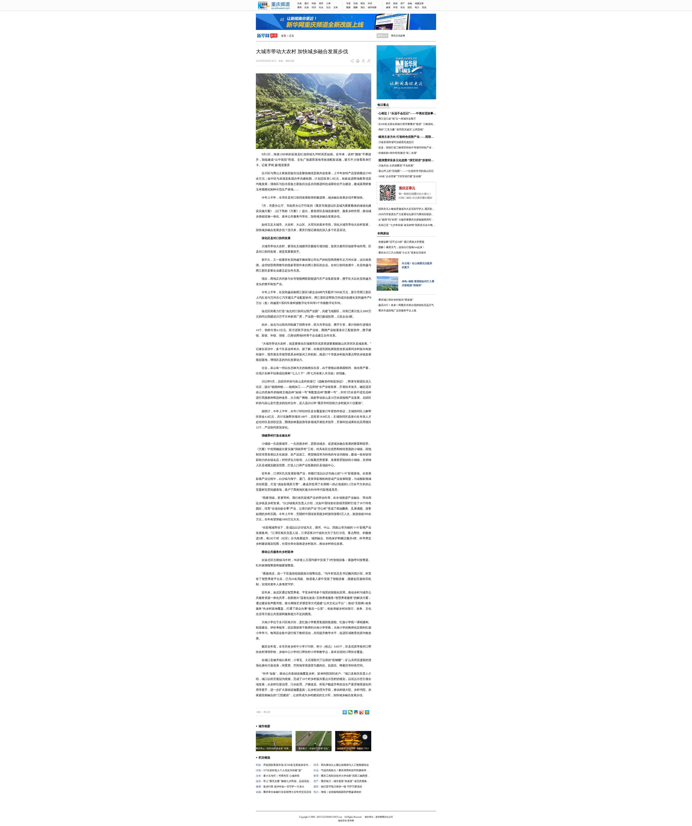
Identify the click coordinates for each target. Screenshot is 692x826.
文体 (335, 7)
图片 (307, 3)
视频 (348, 7)
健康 (388, 7)
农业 (402, 7)
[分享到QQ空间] (367, 712)
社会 (321, 7)
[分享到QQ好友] (356, 712)
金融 (410, 3)
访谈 (355, 3)
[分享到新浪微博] (361, 712)
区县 (307, 7)
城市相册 (372, 7)
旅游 (395, 3)
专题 (348, 3)
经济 (314, 7)
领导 (321, 3)
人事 (328, 3)
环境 (395, 7)
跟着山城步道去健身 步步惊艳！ (407, 35)
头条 (299, 3)
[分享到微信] (350, 712)
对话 (370, 3)
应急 (424, 7)
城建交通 (419, 3)
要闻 (299, 7)
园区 (410, 7)
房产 (402, 3)
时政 (314, 3)
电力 (417, 7)
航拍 (363, 3)
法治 (328, 7)
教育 (388, 3)
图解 (355, 7)
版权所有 (342, 820)
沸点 (363, 7)
